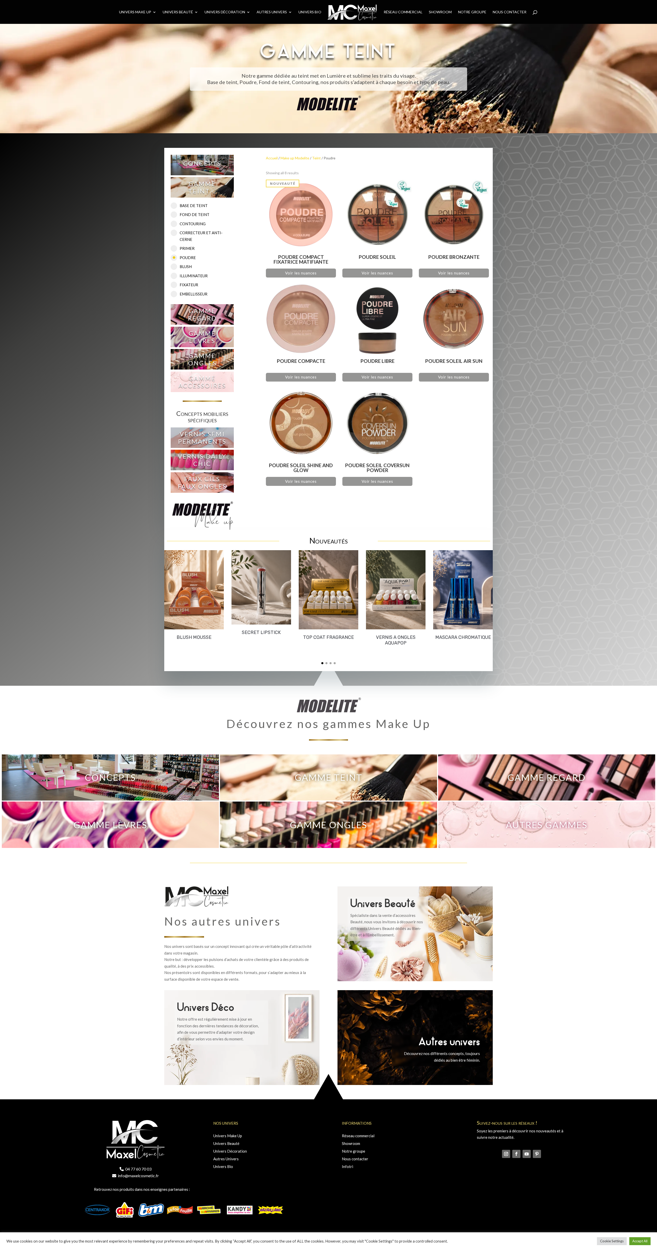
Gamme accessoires (202, 381)
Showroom (440, 12)
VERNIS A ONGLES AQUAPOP (396, 640)
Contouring (193, 223)
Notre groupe (353, 1151)
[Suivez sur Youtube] (527, 1154)
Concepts (202, 163)
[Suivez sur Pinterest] (537, 1154)
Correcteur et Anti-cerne (201, 236)
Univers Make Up (135, 12)
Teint (316, 158)
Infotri (347, 1166)
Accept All (640, 1241)
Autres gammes (546, 824)
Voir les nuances (301, 273)
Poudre (188, 257)
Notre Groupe (472, 12)
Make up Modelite (295, 158)
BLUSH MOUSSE (194, 637)
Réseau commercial (403, 12)
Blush (186, 266)
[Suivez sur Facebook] (516, 1154)
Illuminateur (194, 275)
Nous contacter (509, 12)
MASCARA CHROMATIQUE (463, 637)
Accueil (272, 158)
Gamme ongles (202, 359)
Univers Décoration (225, 12)
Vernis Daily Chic (202, 460)
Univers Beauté (178, 12)
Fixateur (189, 284)
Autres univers (272, 12)
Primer (187, 248)
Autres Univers (226, 1158)
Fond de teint (194, 214)
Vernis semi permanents (202, 437)
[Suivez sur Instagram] (506, 1154)
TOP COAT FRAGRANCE (328, 637)
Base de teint (194, 205)
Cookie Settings (612, 1241)
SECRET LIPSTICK (261, 632)
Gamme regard (202, 314)
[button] (322, 663)
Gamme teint (328, 777)
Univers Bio (309, 12)
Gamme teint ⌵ (202, 187)
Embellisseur (193, 294)
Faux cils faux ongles (202, 482)
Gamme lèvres (202, 337)
